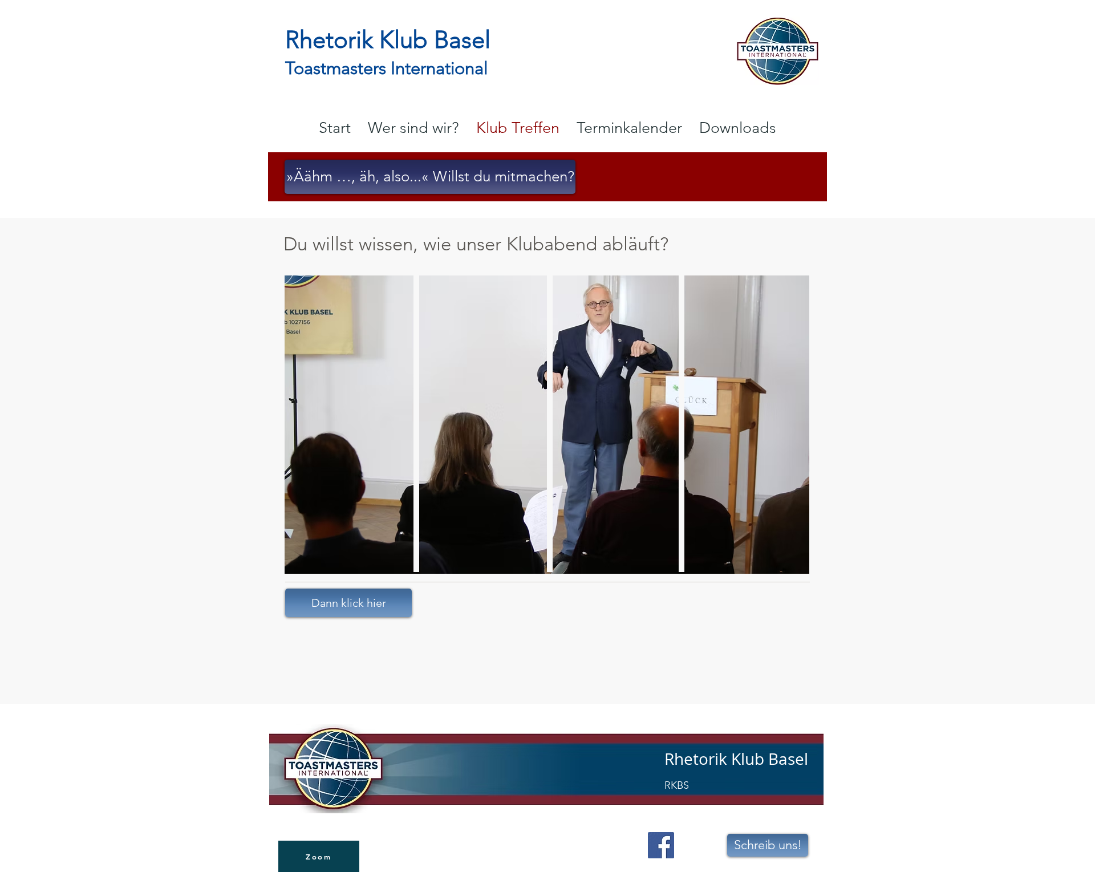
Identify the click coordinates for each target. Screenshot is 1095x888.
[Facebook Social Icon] (661, 845)
